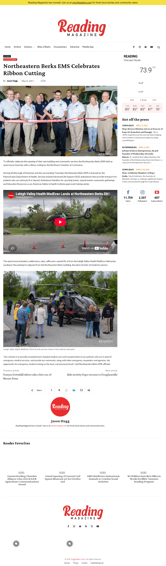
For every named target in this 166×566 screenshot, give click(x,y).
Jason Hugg (12, 81)
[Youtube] (151, 47)
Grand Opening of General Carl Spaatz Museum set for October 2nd (63, 479)
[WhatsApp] (66, 390)
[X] (59, 390)
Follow (142, 190)
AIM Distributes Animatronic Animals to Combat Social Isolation (103, 479)
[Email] (81, 390)
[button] (158, 47)
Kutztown (10, 59)
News (7, 56)
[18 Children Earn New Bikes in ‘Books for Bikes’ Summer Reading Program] (144, 458)
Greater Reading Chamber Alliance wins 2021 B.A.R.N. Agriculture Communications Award (22, 480)
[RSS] (86, 526)
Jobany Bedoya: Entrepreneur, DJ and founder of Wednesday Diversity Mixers (140, 153)
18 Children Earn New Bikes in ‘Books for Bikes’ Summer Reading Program (144, 479)
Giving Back (128, 125)
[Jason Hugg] (60, 407)
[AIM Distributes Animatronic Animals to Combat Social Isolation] (103, 458)
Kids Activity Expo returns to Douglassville (92, 374)
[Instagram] (140, 47)
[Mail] (145, 47)
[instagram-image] (16, 543)
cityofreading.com (82, 2)
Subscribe (157, 190)
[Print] (88, 390)
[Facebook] (134, 47)
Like (128, 190)
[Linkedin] (74, 390)
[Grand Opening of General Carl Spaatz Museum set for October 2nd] (62, 458)
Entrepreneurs (129, 147)
